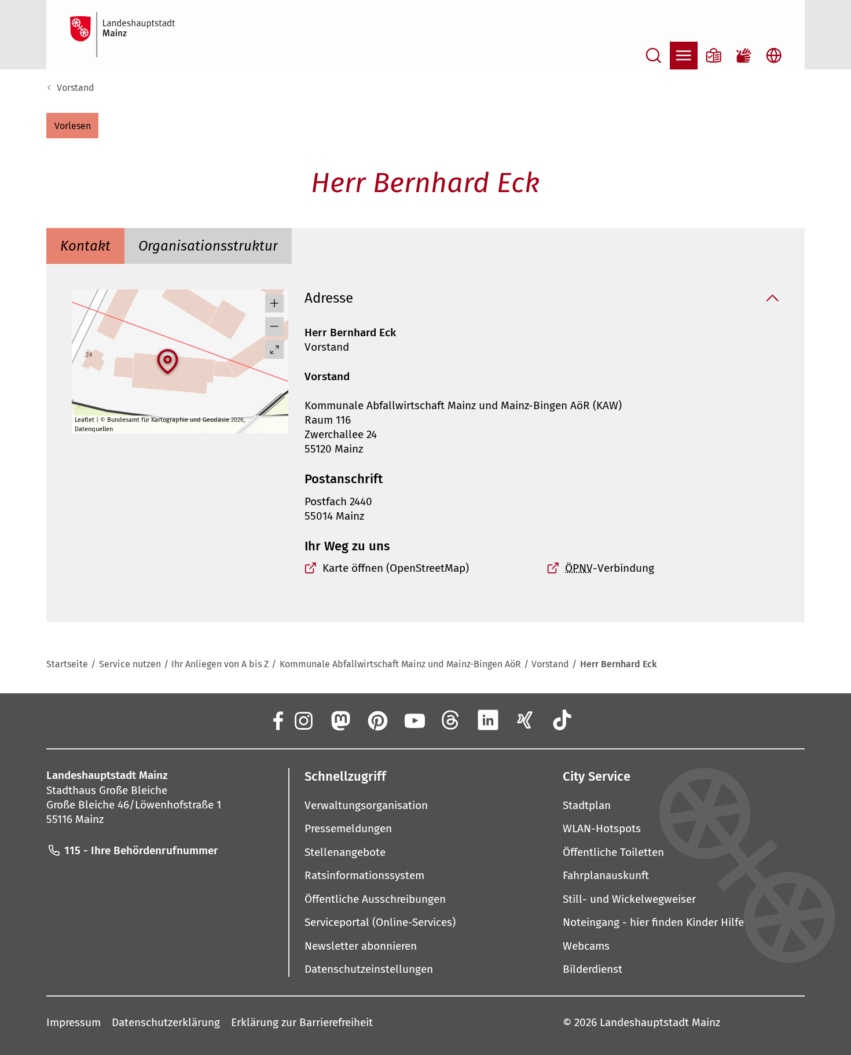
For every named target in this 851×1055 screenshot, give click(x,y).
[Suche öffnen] (653, 55)
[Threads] (451, 720)
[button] (72, 125)
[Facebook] (277, 720)
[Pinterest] (377, 720)
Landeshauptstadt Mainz (660, 1022)
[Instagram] (303, 720)
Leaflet (84, 420)
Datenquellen (94, 429)
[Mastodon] (340, 720)
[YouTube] (414, 720)
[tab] (85, 246)
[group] (180, 361)
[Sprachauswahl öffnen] (774, 55)
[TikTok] (562, 720)
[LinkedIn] (488, 720)
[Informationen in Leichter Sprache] (714, 55)
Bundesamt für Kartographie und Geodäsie (168, 420)
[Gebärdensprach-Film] (744, 55)
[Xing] (525, 720)
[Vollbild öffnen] (274, 349)
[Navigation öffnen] (684, 55)
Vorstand (75, 87)
